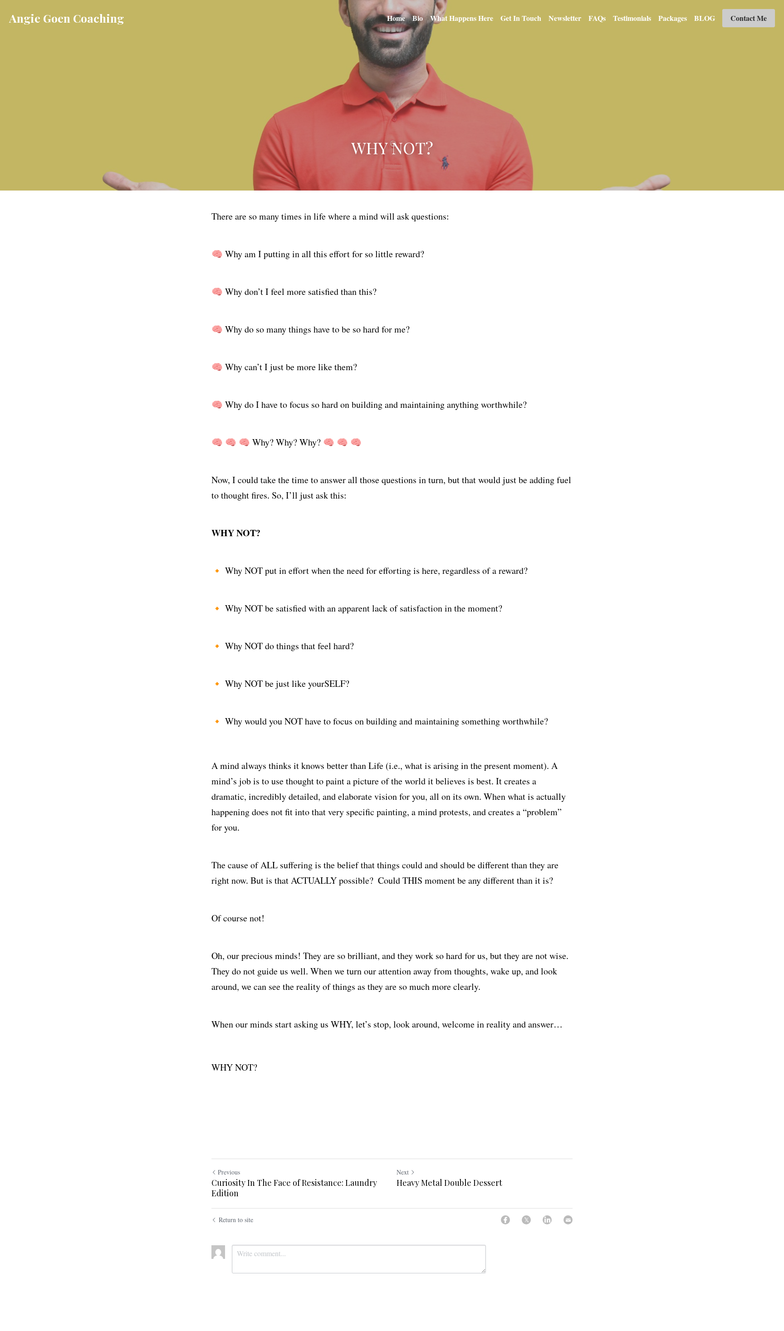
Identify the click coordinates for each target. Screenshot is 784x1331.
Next (403, 1172)
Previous (229, 1172)
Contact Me (748, 18)
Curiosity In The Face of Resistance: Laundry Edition (294, 1188)
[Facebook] (505, 1219)
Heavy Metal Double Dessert (449, 1183)
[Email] (568, 1219)
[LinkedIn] (547, 1219)
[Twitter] (526, 1219)
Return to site (236, 1219)
